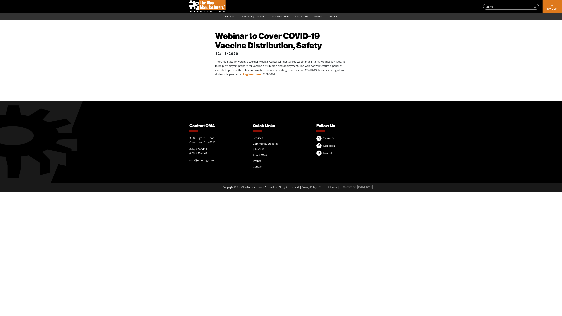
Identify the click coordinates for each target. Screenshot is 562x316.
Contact (332, 16)
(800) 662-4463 (198, 153)
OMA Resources (279, 16)
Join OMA (258, 149)
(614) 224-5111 (198, 149)
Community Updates (252, 16)
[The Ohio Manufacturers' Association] (207, 6)
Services (230, 16)
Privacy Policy (309, 187)
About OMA (302, 16)
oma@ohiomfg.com (201, 160)
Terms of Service (328, 187)
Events (318, 16)
